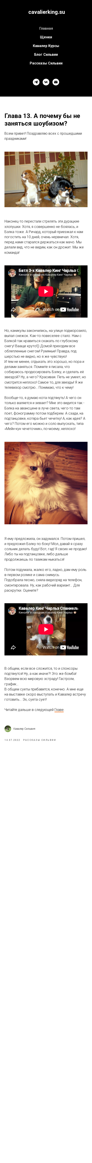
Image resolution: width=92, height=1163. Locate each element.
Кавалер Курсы (46, 46)
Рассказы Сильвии (46, 63)
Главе (59, 710)
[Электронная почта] (55, 82)
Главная (46, 28)
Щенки (46, 37)
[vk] (46, 82)
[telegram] (36, 82)
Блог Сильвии (46, 54)
